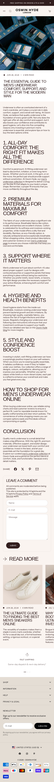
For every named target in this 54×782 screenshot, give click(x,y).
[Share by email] (37, 469)
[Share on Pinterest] (30, 469)
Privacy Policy (22, 493)
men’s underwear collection (35, 453)
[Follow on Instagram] (27, 753)
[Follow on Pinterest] (34, 753)
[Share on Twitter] (22, 469)
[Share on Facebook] (15, 469)
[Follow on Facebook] (20, 753)
